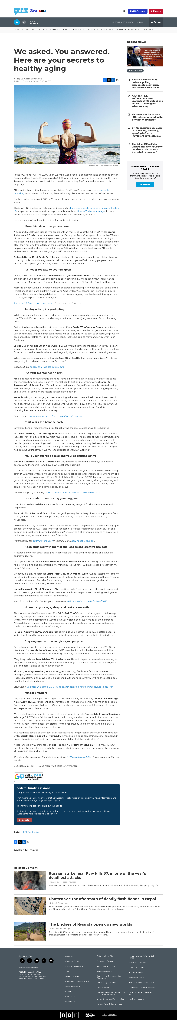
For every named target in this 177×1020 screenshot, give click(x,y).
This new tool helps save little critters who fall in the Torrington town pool (147, 117)
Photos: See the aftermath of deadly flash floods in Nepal (102, 899)
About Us (69, 956)
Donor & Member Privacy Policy (110, 999)
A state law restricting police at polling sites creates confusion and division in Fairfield (145, 83)
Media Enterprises (73, 987)
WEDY (39, 974)
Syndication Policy (136, 978)
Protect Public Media (129, 30)
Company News (72, 961)
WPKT (36, 976)
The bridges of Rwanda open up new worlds (90, 924)
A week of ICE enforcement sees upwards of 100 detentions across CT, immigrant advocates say (147, 101)
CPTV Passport (103, 988)
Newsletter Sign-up (105, 961)
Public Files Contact (25, 978)
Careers (68, 992)
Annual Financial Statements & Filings (141, 957)
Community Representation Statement (109, 977)
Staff (67, 971)
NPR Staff (53, 903)
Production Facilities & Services (142, 988)
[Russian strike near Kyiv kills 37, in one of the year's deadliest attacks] (30, 880)
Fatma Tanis (54, 929)
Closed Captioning (136, 967)
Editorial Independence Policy (141, 983)
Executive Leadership (74, 966)
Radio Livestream (104, 971)
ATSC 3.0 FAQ (38, 978)
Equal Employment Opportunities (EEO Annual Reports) (111, 993)
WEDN (27, 974)
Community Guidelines (106, 983)
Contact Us (70, 997)
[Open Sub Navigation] (23, 30)
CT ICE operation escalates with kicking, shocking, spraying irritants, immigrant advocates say (147, 132)
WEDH (21, 974)
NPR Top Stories (31, 832)
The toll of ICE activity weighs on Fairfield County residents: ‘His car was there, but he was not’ (147, 148)
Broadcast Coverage (137, 962)
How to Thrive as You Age (91, 211)
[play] (17, 22)
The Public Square (136, 999)
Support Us (70, 1002)
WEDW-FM (23, 976)
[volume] (24, 22)
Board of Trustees (72, 977)
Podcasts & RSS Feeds (106, 966)
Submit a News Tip (105, 956)
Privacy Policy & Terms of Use (109, 1004)
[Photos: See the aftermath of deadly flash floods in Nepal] (30, 906)
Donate (157, 11)
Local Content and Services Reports (140, 993)
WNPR (30, 976)
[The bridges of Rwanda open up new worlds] (30, 931)
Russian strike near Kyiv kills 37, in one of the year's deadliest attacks (97, 875)
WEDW (33, 974)
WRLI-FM (42, 976)
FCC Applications (136, 973)
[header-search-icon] (124, 11)
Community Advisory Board (77, 982)
